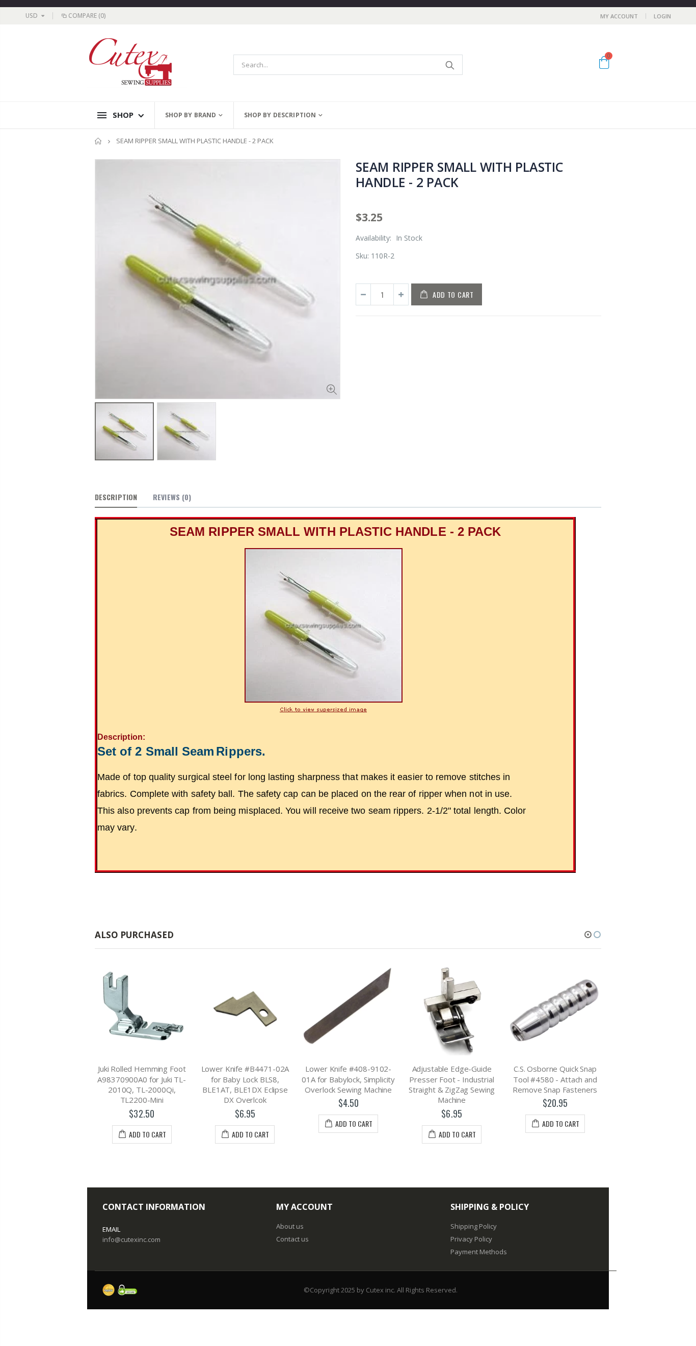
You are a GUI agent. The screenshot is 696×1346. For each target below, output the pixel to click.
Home (98, 141)
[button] (588, 934)
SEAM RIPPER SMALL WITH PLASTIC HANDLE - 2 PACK (459, 174)
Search (449, 64)
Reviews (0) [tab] (172, 496)
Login (662, 16)
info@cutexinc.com (131, 1239)
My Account (619, 16)
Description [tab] (116, 496)
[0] (604, 64)
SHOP (123, 115)
